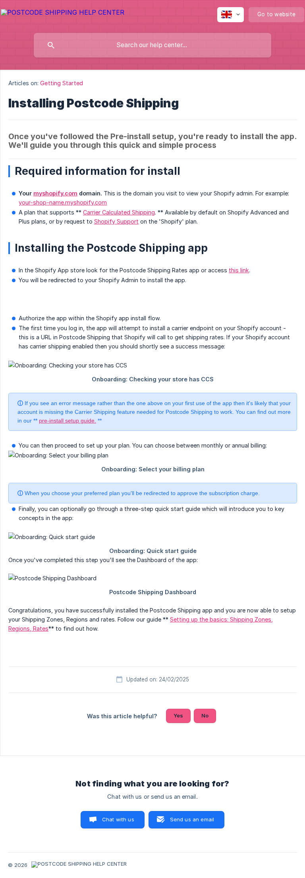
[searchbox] (152, 45)
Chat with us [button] (118, 819)
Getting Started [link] (61, 83)
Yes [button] (178, 715)
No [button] (204, 715)
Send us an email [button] (192, 819)
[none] (62, 13)
